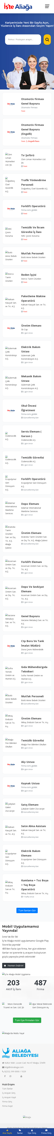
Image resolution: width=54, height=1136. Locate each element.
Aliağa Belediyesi (14, 1127)
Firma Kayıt (7, 1106)
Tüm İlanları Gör (27, 910)
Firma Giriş (7, 1101)
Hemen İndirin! (15, 965)
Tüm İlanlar (7, 1088)
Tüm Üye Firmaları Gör (27, 1020)
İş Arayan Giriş (8, 1093)
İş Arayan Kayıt (9, 1097)
